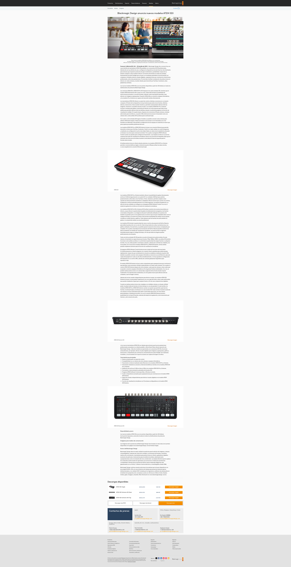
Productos (110, 3)
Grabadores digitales (112, 548)
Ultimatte (109, 547)
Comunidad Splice (154, 548)
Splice (156, 3)
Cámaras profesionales (112, 541)
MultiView (131, 548)
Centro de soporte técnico (156, 543)
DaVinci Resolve (114, 543)
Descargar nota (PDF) (120, 503)
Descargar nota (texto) (145, 503)
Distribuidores (119, 3)
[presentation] (110, 37)
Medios (151, 3)
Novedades (110, 8)
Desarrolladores (135, 3)
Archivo (116, 8)
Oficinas (174, 541)
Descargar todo (171, 503)
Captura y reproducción (112, 550)
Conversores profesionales (134, 543)
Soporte (127, 3)
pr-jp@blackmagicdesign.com (143, 518)
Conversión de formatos (134, 541)
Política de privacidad (176, 548)
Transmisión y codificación (134, 552)
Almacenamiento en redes (134, 547)
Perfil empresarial (175, 543)
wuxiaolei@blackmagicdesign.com (170, 518)
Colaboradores (175, 545)
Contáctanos (153, 545)
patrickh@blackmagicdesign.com (118, 531)
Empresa (144, 3)
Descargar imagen (172, 189)
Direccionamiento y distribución (135, 550)
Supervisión (131, 545)
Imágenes (121, 8)
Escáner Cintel (110, 552)
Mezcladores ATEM (111, 545)
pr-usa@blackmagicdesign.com (144, 531)
